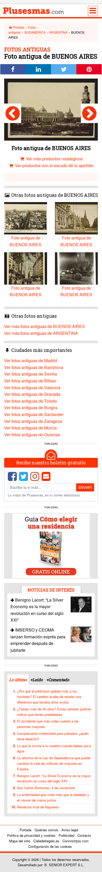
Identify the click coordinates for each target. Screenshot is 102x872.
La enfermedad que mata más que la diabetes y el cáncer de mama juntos (53, 797)
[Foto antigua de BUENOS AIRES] (12, 113)
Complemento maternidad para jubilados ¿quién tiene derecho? (53, 736)
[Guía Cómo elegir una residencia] (51, 545)
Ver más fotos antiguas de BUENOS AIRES (44, 326)
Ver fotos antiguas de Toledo (30, 401)
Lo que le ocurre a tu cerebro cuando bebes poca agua (54, 748)
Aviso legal (69, 829)
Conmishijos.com (76, 840)
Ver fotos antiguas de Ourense (32, 435)
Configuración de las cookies (50, 846)
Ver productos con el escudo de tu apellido (54, 165)
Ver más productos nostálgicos (54, 159)
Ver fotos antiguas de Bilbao (30, 381)
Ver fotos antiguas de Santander (34, 414)
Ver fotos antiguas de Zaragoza (33, 421)
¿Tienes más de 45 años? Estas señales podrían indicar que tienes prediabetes (54, 711)
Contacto (84, 835)
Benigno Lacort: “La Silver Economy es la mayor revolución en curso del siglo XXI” (53, 778)
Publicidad (66, 835)
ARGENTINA (58, 32)
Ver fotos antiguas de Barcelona (33, 367)
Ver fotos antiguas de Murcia (30, 428)
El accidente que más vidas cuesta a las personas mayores (48, 724)
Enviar (85, 487)
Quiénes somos (46, 829)
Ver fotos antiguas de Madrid (30, 360)
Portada (18, 27)
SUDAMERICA (35, 32)
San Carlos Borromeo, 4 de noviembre (46, 787)
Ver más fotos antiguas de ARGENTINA (41, 333)
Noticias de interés (51, 590)
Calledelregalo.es (46, 840)
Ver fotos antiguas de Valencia (32, 387)
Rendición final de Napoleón (38, 806)
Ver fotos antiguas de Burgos (31, 407)
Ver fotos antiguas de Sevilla (30, 374)
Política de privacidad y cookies (31, 835)
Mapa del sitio (19, 840)
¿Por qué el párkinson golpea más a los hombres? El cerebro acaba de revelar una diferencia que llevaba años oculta (49, 697)
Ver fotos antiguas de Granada (32, 394)
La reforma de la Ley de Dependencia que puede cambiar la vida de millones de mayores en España (53, 763)
